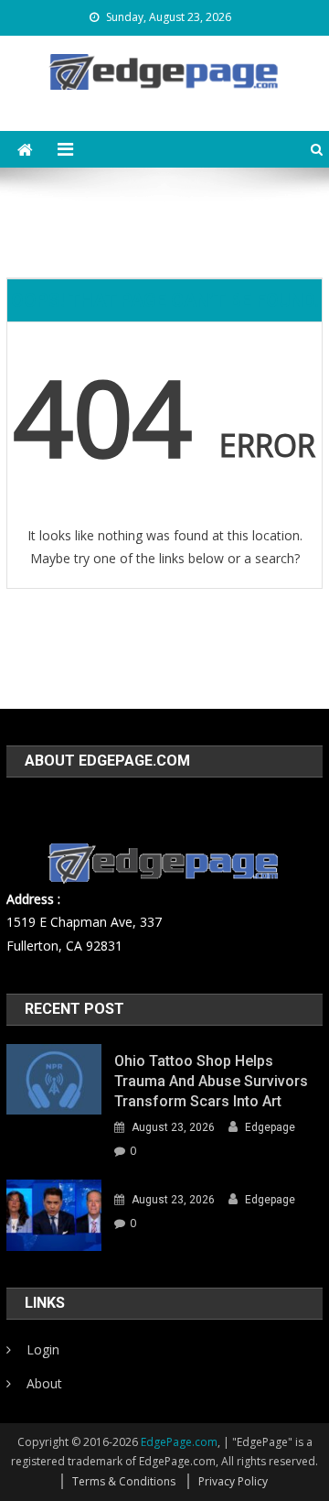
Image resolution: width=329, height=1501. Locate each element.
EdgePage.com (179, 1442)
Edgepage (270, 1127)
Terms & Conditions (123, 1481)
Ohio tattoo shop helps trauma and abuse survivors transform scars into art (211, 1081)
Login (43, 1349)
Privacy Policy (233, 1481)
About (44, 1383)
